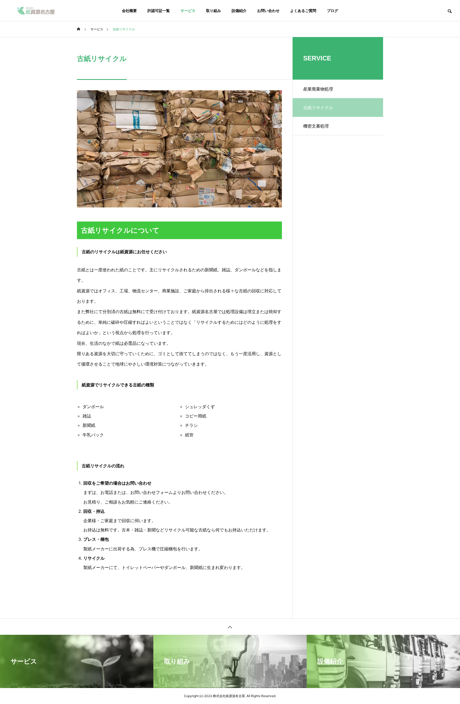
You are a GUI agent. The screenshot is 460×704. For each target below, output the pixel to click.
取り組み (213, 10)
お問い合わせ (268, 10)
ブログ (332, 10)
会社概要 (129, 10)
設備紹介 (239, 10)
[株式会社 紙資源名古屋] (36, 10)
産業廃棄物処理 (318, 89)
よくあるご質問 (303, 10)
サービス (187, 10)
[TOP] (230, 627)
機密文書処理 (316, 126)
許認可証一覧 (158, 10)
